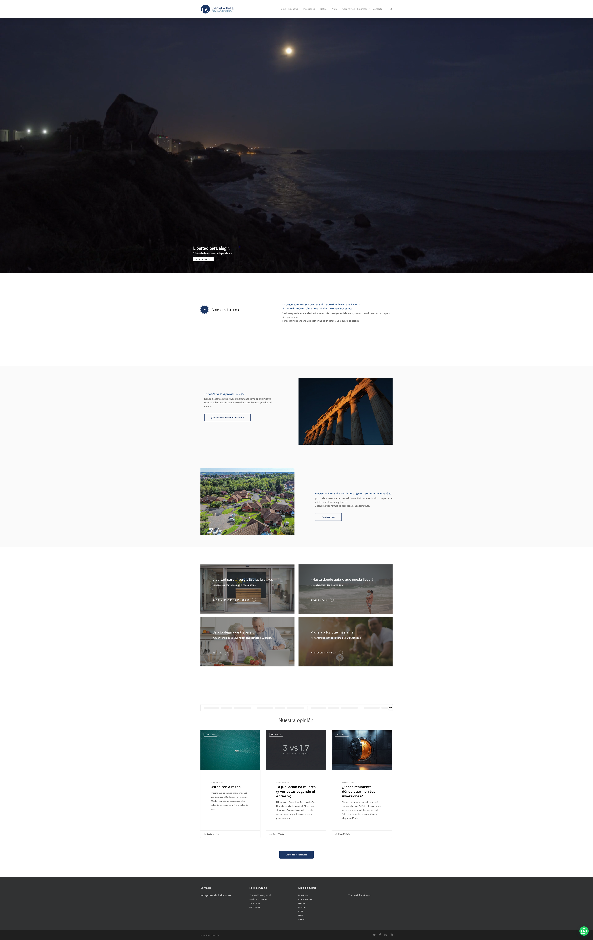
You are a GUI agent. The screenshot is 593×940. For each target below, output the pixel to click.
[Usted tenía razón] (230, 784)
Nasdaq (301, 903)
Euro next (302, 907)
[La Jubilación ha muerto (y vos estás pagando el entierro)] (296, 784)
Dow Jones (303, 895)
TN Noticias (254, 903)
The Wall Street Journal (260, 895)
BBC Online (254, 907)
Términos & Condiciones (359, 895)
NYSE (300, 915)
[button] (227, 417)
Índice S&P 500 (305, 899)
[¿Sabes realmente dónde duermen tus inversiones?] (362, 784)
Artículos (210, 735)
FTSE (300, 911)
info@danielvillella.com (215, 895)
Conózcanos (203, 259)
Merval (301, 919)
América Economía (258, 899)
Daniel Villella (212, 834)
